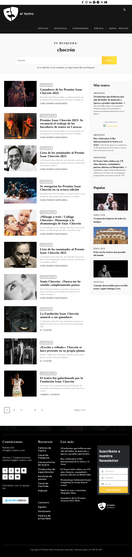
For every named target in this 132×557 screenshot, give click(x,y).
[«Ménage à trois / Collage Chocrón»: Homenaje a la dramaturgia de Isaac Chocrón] (20, 223)
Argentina (99, 93)
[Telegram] (98, 2)
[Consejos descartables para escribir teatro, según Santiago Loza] (111, 268)
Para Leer (99, 215)
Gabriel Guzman (50, 394)
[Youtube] (106, 2)
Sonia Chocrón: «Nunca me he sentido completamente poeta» (60, 283)
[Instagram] (86, 2)
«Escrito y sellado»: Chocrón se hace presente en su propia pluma (62, 348)
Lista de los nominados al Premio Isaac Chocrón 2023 (62, 154)
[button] (124, 10)
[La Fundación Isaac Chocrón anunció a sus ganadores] (20, 319)
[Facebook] (82, 2)
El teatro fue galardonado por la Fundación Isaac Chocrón (61, 379)
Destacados (48, 116)
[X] (102, 2)
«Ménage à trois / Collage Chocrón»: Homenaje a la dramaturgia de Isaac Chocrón (60, 220)
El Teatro (46, 330)
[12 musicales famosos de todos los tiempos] (111, 202)
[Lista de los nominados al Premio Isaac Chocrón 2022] (20, 255)
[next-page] (42, 410)
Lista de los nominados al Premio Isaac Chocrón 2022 (62, 251)
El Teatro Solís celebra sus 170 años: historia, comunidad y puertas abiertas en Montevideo (109, 164)
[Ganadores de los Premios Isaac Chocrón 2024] (20, 94)
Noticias (46, 85)
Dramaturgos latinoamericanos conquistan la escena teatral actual (75, 482)
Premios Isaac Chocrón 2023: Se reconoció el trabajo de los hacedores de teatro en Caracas (61, 123)
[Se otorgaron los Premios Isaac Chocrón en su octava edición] (20, 190)
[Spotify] (94, 2)
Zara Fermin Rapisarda (54, 103)
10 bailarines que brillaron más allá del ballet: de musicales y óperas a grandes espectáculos (109, 99)
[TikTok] (5, 477)
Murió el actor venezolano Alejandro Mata (73, 491)
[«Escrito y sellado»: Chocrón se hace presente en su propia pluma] (20, 351)
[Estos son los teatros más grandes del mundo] (111, 235)
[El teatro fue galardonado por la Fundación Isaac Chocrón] (20, 384)
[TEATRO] (18, 13)
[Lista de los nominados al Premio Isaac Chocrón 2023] (20, 158)
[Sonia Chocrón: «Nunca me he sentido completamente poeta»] (20, 287)
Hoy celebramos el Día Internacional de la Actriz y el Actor (108, 141)
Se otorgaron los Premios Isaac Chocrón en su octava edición (60, 188)
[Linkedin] (90, 2)
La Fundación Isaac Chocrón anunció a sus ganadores (59, 315)
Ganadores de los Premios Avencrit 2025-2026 (73, 499)
